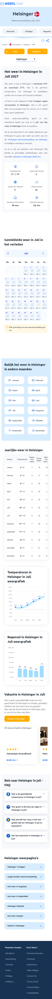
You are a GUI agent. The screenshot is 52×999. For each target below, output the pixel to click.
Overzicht (10, 31)
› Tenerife (9, 964)
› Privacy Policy (32, 987)
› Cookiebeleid (32, 993)
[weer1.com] (11, 3)
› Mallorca (9, 981)
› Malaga (8, 976)
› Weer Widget (32, 970)
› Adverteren (31, 964)
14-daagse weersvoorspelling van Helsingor (28, 139)
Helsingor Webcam (15, 906)
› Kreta (8, 970)
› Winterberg (10, 959)
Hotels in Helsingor (16, 718)
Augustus (36, 51)
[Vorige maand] (8, 253)
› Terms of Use (32, 981)
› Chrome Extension (34, 953)
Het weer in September (17, 896)
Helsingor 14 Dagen (16, 867)
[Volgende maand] (43, 253)
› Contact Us (31, 976)
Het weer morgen (15, 916)
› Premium (30, 959)
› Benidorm (10, 953)
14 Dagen (29, 31)
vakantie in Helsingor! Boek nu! (27, 156)
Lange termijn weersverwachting (22, 876)
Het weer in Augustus (17, 886)
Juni (15, 51)
